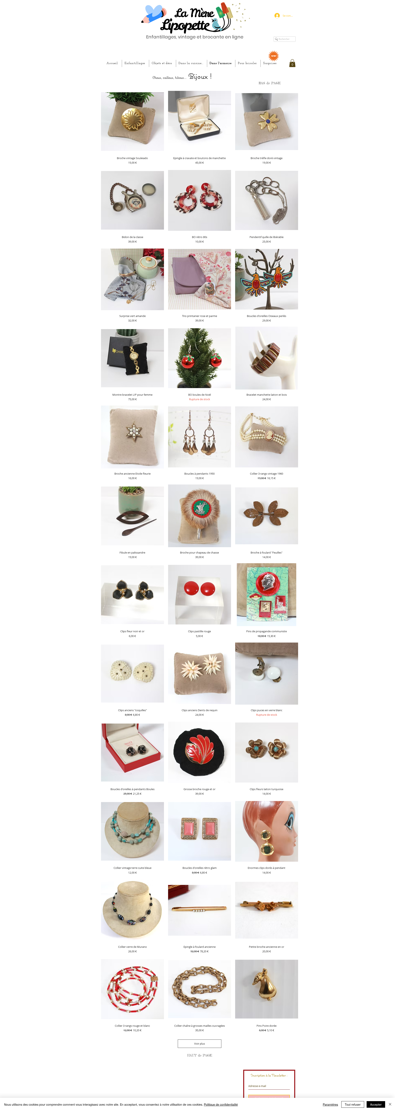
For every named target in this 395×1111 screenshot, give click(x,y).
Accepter (376, 1104)
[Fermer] (390, 1104)
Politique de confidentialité (221, 1104)
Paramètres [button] (330, 1104)
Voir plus (199, 1043)
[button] (292, 63)
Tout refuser (353, 1104)
